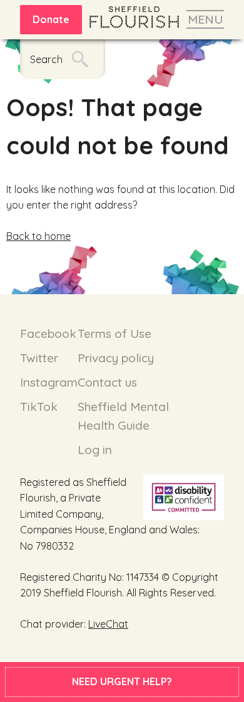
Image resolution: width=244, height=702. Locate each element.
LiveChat (108, 624)
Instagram (49, 382)
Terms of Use (114, 333)
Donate (51, 19)
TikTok (39, 406)
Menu (205, 19)
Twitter (39, 357)
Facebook (48, 333)
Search (46, 59)
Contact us (107, 382)
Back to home (38, 236)
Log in (95, 449)
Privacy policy (116, 357)
